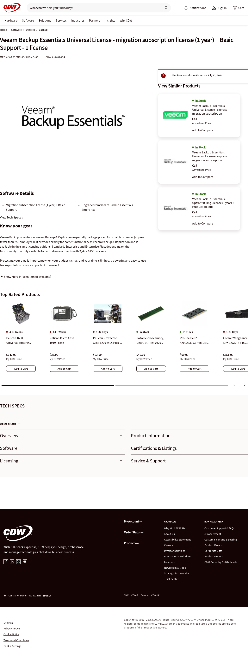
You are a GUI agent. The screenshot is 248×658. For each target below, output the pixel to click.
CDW (126, 595)
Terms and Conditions (16, 640)
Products (130, 543)
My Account (132, 521)
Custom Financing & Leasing (220, 539)
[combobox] (93, 7)
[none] (11, 20)
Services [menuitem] (61, 20)
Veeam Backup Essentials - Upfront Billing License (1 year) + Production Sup (213, 203)
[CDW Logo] (11, 7)
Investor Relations (174, 551)
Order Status (132, 532)
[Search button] (166, 8)
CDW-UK (155, 595)
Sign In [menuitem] (222, 8)
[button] (238, 7)
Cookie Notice (11, 634)
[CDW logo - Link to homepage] (11, 7)
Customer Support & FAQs (219, 528)
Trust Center (171, 579)
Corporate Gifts (213, 551)
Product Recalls (213, 545)
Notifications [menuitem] (197, 8)
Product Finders (213, 556)
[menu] (195, 7)
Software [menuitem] (28, 20)
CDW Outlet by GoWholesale (220, 562)
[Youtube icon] (25, 562)
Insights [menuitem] (110, 20)
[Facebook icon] (5, 562)
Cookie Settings (12, 646)
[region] (124, 344)
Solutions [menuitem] (45, 20)
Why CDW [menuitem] (126, 20)
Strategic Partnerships (176, 573)
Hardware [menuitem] (11, 20)
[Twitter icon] (18, 562)
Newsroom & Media (175, 567)
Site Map (8, 622)
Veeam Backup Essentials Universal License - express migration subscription (209, 109)
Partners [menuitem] (94, 20)
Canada (144, 595)
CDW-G (134, 595)
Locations (169, 562)
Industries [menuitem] (77, 20)
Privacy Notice (11, 628)
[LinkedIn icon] (12, 562)
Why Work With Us (174, 528)
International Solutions (177, 556)
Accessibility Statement (177, 539)
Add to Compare (202, 130)
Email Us (47, 595)
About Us (169, 534)
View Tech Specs (11, 217)
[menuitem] (186, 8)
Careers (168, 545)
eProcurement (212, 534)
